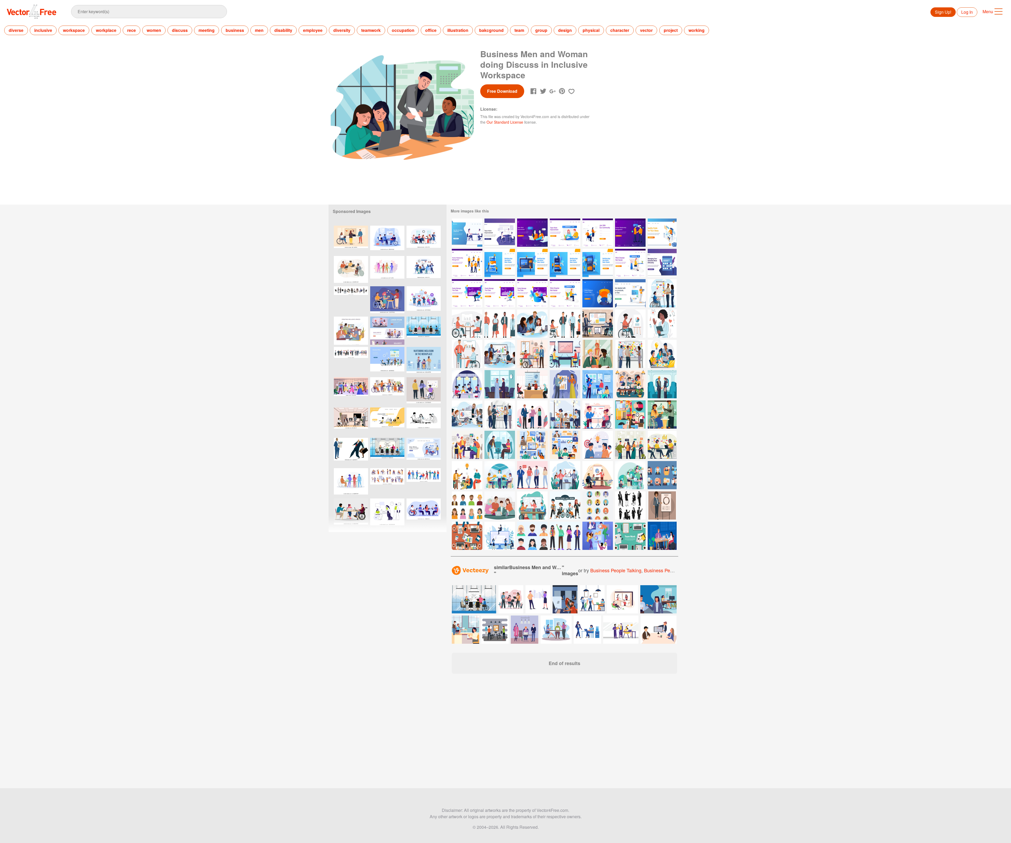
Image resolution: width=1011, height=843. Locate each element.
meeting (207, 30)
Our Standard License (505, 122)
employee (313, 30)
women (154, 30)
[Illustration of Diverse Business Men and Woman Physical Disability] (565, 354)
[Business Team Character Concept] (532, 475)
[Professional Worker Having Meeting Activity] (532, 384)
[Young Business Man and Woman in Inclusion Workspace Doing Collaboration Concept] (662, 293)
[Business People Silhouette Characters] (630, 505)
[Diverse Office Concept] (467, 323)
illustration (457, 30)
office (431, 30)
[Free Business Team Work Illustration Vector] (630, 536)
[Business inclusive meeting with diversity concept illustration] (424, 240)
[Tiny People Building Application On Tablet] (532, 263)
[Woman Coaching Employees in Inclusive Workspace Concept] (597, 384)
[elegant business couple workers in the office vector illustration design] (495, 630)
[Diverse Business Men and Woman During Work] (597, 414)
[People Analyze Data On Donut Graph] (597, 293)
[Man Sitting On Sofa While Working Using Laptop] (467, 293)
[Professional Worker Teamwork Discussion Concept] (597, 475)
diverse (16, 30)
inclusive (43, 30)
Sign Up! (943, 12)
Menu (988, 11)
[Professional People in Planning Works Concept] (630, 354)
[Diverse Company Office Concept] (630, 384)
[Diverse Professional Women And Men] (565, 414)
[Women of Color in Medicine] (662, 323)
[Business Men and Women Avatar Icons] (597, 505)
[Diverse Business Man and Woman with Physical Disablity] (662, 414)
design (565, 30)
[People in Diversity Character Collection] (565, 536)
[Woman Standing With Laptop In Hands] (630, 293)
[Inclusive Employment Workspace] (662, 536)
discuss (180, 30)
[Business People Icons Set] (662, 475)
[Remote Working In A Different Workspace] (630, 414)
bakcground (491, 30)
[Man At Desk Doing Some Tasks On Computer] (662, 233)
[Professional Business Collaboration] (467, 445)
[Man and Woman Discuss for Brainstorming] (597, 445)
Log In (967, 12)
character (619, 30)
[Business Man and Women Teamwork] (597, 536)
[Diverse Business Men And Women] (597, 354)
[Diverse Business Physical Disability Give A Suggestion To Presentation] (565, 475)
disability (283, 30)
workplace (106, 30)
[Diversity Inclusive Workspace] (467, 354)
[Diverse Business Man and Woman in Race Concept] (499, 384)
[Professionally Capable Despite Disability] (467, 384)
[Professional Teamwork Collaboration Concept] (499, 414)
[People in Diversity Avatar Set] (532, 536)
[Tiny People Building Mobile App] (499, 263)
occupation (403, 30)
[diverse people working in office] (387, 300)
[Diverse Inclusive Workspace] (630, 323)
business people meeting (670, 570)
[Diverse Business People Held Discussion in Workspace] (467, 475)
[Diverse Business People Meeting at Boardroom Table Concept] (499, 354)
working (696, 30)
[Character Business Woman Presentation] (662, 505)
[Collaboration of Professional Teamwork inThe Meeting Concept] (467, 414)
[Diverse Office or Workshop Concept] (532, 445)
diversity (341, 30)
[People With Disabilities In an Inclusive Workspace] (532, 354)
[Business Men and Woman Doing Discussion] (532, 414)
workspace (74, 30)
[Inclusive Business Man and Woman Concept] (662, 384)
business (235, 30)
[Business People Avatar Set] (467, 505)
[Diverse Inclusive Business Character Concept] (499, 445)
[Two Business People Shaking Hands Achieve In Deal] (630, 233)
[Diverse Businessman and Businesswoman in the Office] (499, 505)
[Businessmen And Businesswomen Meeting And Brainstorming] (467, 233)
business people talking (615, 570)
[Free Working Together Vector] (467, 536)
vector (646, 30)
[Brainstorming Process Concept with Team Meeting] (662, 354)
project (671, 30)
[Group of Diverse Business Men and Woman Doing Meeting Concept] (532, 323)
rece (131, 30)
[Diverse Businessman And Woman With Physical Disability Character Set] (565, 505)
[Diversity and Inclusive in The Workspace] (499, 323)
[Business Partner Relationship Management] (467, 263)
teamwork (371, 30)
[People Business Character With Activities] (499, 536)
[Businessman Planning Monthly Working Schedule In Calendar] (662, 263)
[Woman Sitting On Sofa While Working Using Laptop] (499, 293)
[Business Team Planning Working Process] (662, 445)
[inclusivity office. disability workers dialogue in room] (387, 331)
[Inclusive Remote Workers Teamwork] (565, 445)
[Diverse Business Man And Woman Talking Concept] (630, 445)
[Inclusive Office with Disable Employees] (532, 505)
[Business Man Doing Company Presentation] (565, 384)
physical (591, 30)
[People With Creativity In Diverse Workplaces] (630, 475)
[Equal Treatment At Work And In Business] (499, 475)
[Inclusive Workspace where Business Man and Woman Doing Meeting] (597, 323)
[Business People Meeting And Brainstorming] (499, 233)
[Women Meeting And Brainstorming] (532, 233)
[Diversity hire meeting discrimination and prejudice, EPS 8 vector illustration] (351, 452)
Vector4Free (31, 11)
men (259, 30)
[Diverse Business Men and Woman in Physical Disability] (565, 323)
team (519, 30)
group (541, 30)
